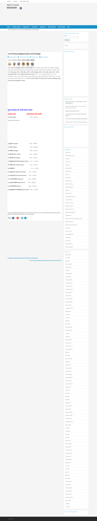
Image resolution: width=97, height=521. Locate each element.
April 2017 (67, 475)
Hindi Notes (68, 177)
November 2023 (68, 302)
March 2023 (67, 324)
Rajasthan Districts (69, 209)
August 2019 (68, 387)
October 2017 (68, 456)
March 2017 (67, 478)
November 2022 (68, 330)
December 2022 (68, 327)
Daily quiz (67, 165)
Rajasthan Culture (69, 206)
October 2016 (68, 494)
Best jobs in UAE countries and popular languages (76, 122)
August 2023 (68, 311)
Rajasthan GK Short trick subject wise (73, 218)
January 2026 (68, 267)
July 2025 (67, 270)
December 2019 (68, 374)
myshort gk (35, 57)
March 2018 (67, 440)
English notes (68, 171)
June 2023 (67, 317)
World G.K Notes (69, 243)
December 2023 (68, 298)
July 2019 (67, 390)
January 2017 (68, 484)
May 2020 (67, 361)
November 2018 (68, 415)
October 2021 (68, 346)
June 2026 (67, 257)
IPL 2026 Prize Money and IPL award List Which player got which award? (75, 107)
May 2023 (67, 321)
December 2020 (68, 358)
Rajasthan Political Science (71, 225)
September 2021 (69, 349)
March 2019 (67, 402)
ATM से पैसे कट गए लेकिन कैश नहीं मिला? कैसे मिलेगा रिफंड (76, 119)
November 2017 (68, 453)
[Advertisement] (56, 14)
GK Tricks (67, 174)
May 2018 (67, 434)
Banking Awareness (69, 155)
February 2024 (68, 292)
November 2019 (68, 377)
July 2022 (67, 333)
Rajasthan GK (68, 215)
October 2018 (68, 418)
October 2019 (68, 380)
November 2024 (68, 283)
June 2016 (67, 506)
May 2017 (67, 472)
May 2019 (67, 396)
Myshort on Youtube (13, 5)
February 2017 (68, 481)
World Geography (69, 247)
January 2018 (68, 447)
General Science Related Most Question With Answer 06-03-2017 (45, 260)
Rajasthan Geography (70, 212)
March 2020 (67, 365)
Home (9, 29)
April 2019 (67, 399)
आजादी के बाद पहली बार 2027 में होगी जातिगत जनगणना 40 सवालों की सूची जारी (76, 102)
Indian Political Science (70, 196)
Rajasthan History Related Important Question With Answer (23, 258)
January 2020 (68, 371)
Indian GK (67, 190)
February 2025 (68, 273)
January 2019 (68, 409)
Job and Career (68, 199)
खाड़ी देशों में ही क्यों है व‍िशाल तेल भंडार (72, 111)
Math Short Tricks (69, 202)
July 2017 (67, 465)
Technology (68, 237)
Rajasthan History (69, 221)
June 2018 (67, 431)
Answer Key (68, 152)
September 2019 (69, 384)
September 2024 (69, 289)
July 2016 (67, 503)
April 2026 (67, 261)
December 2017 (68, 450)
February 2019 (68, 406)
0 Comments (44, 57)
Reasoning (67, 228)
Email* (65, 35)
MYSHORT (12, 7)
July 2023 (67, 314)
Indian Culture (68, 180)
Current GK (67, 162)
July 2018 (67, 428)
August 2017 (68, 462)
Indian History (15, 29)
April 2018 (67, 437)
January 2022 (68, 343)
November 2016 (68, 491)
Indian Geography (69, 187)
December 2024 (68, 280)
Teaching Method (69, 234)
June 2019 (67, 393)
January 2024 (68, 295)
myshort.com (11, 519)
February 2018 (68, 443)
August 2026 (68, 254)
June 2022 (67, 336)
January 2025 (68, 276)
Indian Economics (69, 184)
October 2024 (68, 286)
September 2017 (69, 459)
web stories (68, 240)
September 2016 (69, 497)
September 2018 (69, 421)
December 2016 (68, 488)
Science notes (68, 231)
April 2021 (67, 352)
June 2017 (67, 469)
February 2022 (68, 339)
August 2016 (68, 500)
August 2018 (68, 425)
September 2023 (69, 308)
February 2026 (68, 264)
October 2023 (68, 305)
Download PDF (68, 168)
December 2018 (68, 412)
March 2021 (67, 355)
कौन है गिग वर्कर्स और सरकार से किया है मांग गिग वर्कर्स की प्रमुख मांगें (75, 115)
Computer (67, 158)
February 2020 (68, 368)
